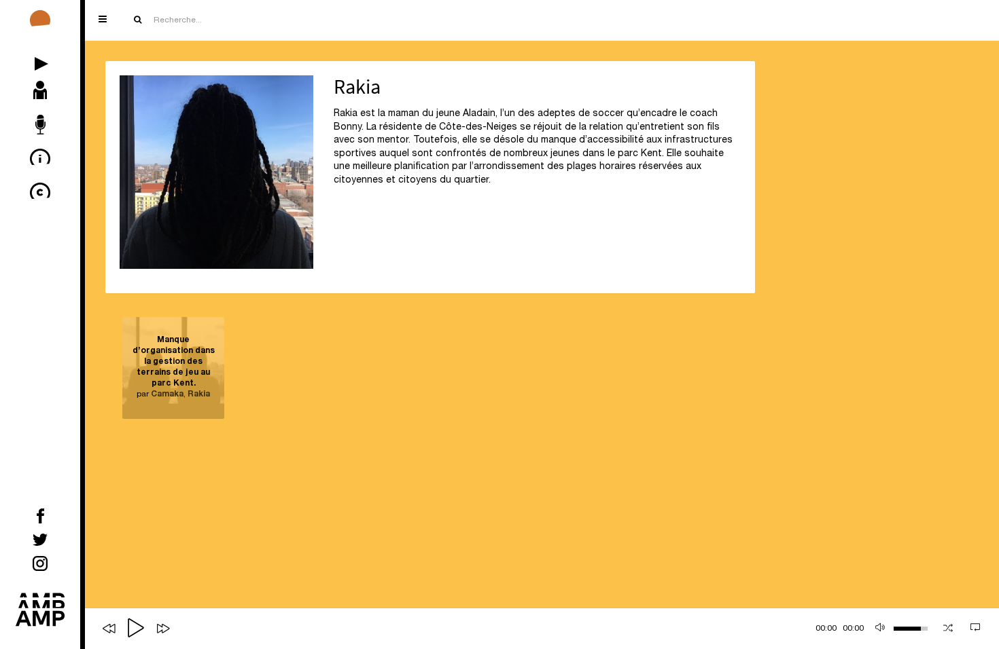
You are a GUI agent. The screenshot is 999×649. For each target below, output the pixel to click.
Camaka (167, 394)
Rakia (199, 394)
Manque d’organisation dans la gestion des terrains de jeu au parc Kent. (174, 362)
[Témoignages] (40, 126)
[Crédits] (40, 193)
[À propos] (40, 160)
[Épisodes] (40, 58)
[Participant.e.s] (40, 92)
